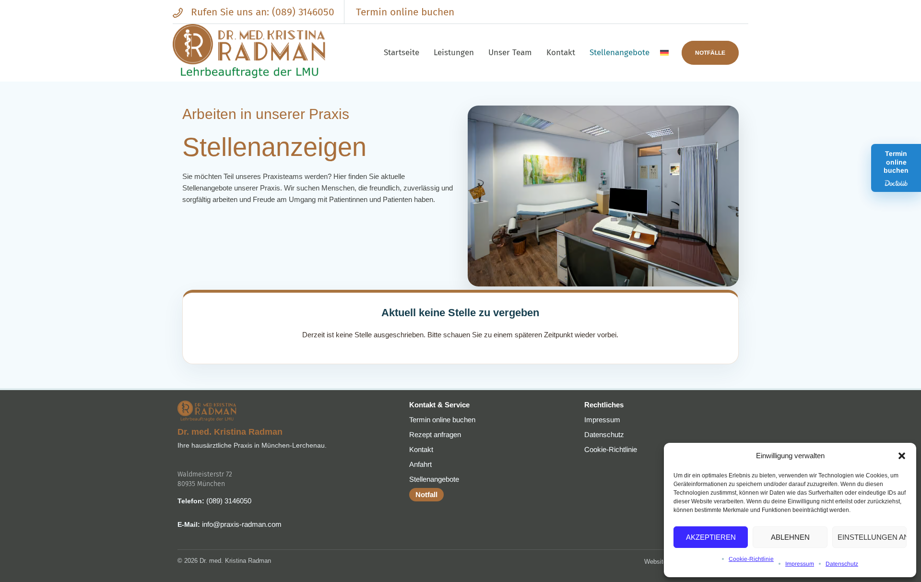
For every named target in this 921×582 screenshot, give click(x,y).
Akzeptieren (711, 537)
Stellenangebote (434, 479)
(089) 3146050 (228, 501)
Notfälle (710, 52)
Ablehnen (790, 537)
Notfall (426, 494)
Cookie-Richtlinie (751, 559)
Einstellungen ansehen (872, 537)
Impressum (799, 563)
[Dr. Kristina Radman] (249, 53)
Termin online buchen (405, 12)
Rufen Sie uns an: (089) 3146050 (261, 12)
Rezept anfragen (435, 434)
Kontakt (421, 449)
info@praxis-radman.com (242, 524)
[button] (902, 456)
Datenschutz (842, 563)
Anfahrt (420, 464)
